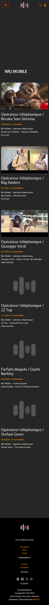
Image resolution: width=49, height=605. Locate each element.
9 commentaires (17, 379)
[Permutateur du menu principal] (5, 5)
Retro (24, 550)
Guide (24, 553)
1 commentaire (16, 124)
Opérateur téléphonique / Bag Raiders (22, 180)
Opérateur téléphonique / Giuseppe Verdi (22, 244)
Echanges (24, 567)
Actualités (24, 547)
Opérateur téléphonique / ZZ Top (22, 307)
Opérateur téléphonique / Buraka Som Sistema (22, 116)
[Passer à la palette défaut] (45, 5)
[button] (40, 5)
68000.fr (36, 599)
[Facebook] (22, 579)
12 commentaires (17, 315)
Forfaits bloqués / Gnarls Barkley (20, 371)
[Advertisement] (24, 36)
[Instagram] (31, 579)
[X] (26, 579)
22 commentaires (17, 440)
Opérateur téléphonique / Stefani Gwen (22, 432)
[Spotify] (17, 579)
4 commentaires (17, 188)
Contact (24, 564)
